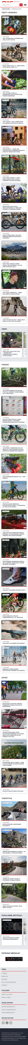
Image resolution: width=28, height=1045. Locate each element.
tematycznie (6, 9)
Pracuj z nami (6, 997)
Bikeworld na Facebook (3, 1022)
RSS (10, 1022)
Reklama (4, 979)
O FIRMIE (4, 973)
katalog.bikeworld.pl (9, 1009)
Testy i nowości (9, 13)
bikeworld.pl (15, 1033)
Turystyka (7, 798)
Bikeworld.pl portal (7, 1)
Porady (5, 365)
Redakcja (5, 976)
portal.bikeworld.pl (8, 1006)
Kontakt (4, 985)
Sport (5, 678)
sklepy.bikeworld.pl (8, 1012)
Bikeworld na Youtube (7, 1022)
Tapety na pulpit (7, 994)
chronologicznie (16, 9)
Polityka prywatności (9, 982)
